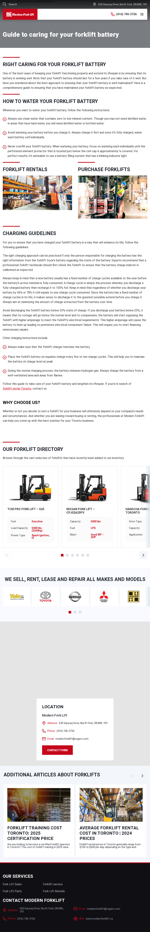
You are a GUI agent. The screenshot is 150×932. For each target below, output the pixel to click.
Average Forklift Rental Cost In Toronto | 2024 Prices (109, 833)
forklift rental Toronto (17, 388)
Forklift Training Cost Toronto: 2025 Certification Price (34, 833)
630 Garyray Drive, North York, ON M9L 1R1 (122, 4)
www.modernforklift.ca (96, 918)
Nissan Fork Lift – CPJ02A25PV (80, 511)
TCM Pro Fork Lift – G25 (25, 509)
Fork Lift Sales (12, 884)
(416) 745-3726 (126, 14)
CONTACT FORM (57, 750)
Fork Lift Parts (12, 891)
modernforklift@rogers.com (68, 738)
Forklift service (53, 884)
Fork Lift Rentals (54, 891)
